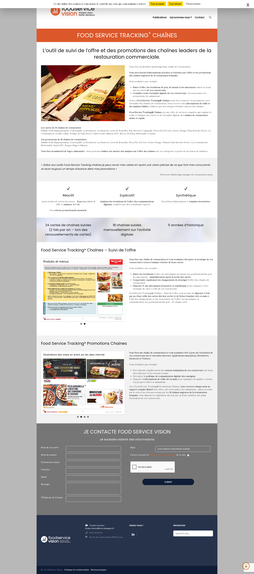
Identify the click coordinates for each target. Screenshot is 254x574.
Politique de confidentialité (77, 570)
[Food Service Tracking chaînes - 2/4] (83, 383)
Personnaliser (193, 3)
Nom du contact (49, 454)
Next (129, 290)
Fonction (45, 469)
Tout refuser (175, 3)
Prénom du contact (50, 462)
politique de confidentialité (162, 454)
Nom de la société (50, 447)
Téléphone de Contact (52, 497)
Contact (199, 17)
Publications (160, 17)
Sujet (132, 447)
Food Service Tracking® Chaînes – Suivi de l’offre (88, 250)
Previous (37, 290)
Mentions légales (98, 570)
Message (45, 484)
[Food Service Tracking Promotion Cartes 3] (83, 289)
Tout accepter (157, 3)
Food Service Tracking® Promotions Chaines (84, 343)
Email (43, 477)
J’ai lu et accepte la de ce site (158, 454)
